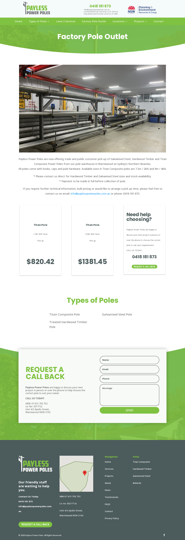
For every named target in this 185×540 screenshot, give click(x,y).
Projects (139, 21)
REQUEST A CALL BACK (144, 266)
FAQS (107, 504)
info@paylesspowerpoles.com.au (90, 193)
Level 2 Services (65, 21)
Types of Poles (38, 21)
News (108, 490)
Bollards (137, 482)
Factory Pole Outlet (94, 21)
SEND (129, 410)
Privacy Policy (112, 518)
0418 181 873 (100, 6)
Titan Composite (141, 461)
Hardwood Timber (142, 468)
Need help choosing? (139, 217)
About (108, 482)
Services (109, 468)
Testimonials (111, 497)
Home (18, 21)
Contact (159, 21)
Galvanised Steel (141, 475)
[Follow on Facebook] (164, 535)
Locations (119, 21)
